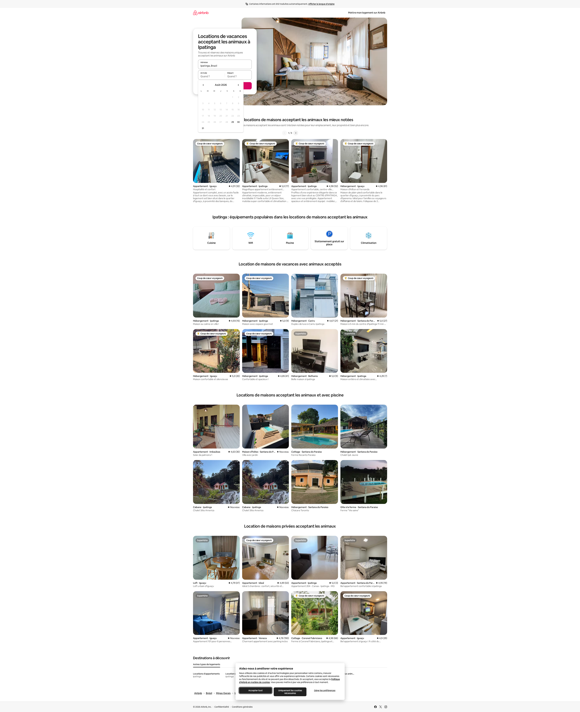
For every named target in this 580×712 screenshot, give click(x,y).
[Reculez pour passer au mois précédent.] (203, 85)
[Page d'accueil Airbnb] (200, 12)
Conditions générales (242, 706)
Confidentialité (221, 706)
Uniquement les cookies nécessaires (290, 692)
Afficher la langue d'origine (321, 4)
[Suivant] (295, 133)
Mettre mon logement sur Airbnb (366, 12)
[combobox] (224, 66)
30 (238, 122)
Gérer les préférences (324, 690)
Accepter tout (255, 690)
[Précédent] (284, 133)
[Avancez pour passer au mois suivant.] (238, 85)
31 (203, 128)
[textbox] (211, 76)
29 (232, 122)
